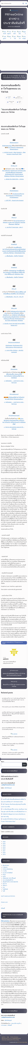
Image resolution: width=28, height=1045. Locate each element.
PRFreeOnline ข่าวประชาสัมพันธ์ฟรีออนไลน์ (11, 1038)
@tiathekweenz (14, 190)
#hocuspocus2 (18, 347)
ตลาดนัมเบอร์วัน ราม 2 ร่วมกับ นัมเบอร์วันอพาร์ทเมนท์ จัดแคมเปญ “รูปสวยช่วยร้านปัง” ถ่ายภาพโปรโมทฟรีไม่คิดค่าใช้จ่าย (13, 699)
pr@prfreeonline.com (8, 785)
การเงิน (5, 871)
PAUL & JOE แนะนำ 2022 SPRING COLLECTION (13, 707)
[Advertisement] (14, 57)
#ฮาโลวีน (7, 320)
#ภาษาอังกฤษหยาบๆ (19, 220)
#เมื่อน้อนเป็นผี (16, 376)
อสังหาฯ (5, 885)
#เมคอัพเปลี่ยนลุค (10, 172)
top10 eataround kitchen (8, 896)
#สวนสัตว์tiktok (9, 399)
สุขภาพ (5, 883)
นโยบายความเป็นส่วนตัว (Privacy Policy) (10, 1039)
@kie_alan (14, 308)
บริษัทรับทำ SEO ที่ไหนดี (9, 878)
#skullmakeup (19, 174)
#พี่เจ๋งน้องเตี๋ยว (10, 374)
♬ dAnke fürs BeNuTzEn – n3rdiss (14, 179)
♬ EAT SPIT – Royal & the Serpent (14, 200)
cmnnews (4, 1025)
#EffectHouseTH (15, 422)
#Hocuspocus (10, 347)
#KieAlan (20, 320)
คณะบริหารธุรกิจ (16, 1023)
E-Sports (5, 867)
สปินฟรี (3, 908)
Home (4, 76)
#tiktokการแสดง (7, 222)
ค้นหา (2, 761)
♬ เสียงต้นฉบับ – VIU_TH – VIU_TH (14, 296)
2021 (4, 851)
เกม (4, 887)
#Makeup (7, 176)
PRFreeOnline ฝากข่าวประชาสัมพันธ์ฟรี (14, 18)
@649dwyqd (8, 788)
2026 (4, 841)
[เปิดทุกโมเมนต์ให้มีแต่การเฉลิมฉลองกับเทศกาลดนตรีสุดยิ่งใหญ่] (14, 734)
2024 (4, 845)
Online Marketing (8, 869)
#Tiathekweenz (14, 197)
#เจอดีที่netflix (18, 247)
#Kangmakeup (19, 176)
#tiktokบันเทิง (18, 253)
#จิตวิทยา (11, 253)
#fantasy (12, 176)
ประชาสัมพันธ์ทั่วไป (8, 880)
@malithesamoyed (14, 415)
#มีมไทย (17, 224)
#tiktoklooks (19, 147)
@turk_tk (14, 217)
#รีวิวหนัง (11, 318)
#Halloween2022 (19, 318)
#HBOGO (14, 315)
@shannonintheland (14, 342)
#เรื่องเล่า (21, 420)
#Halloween (18, 172)
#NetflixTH (6, 315)
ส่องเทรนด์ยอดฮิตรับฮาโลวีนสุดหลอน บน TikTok (12, 642)
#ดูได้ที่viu (13, 293)
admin (9, 97)
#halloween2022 (7, 145)
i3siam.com (4, 902)
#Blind (17, 292)
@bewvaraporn (14, 142)
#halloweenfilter (14, 420)
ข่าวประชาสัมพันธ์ (13, 76)
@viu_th (14, 289)
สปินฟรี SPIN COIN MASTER (10, 882)
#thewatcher (12, 270)
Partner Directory (14, 1037)
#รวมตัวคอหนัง (7, 317)
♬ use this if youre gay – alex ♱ (14, 227)
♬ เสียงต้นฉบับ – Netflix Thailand (14, 256)
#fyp (23, 253)
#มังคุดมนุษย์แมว (18, 399)
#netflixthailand (11, 251)
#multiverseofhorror (18, 194)
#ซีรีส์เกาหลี (22, 292)
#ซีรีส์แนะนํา (10, 274)
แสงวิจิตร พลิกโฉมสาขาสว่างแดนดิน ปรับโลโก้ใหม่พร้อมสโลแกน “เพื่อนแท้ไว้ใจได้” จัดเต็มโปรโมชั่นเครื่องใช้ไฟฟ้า (13, 713)
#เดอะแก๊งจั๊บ (18, 374)
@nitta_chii (14, 166)
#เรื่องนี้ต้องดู (19, 251)
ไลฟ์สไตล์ (5, 889)
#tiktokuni (17, 274)
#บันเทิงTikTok (15, 317)
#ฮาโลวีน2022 (12, 147)
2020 (4, 852)
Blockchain (6, 865)
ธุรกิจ (4, 876)
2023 (4, 847)
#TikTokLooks (22, 170)
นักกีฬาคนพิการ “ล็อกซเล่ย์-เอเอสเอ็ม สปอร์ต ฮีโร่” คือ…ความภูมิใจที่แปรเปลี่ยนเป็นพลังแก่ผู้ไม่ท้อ (14, 721)
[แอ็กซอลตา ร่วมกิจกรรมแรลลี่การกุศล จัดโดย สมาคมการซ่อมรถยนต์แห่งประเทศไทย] (14, 750)
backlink (3, 1037)
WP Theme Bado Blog (22, 1042)
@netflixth (14, 244)
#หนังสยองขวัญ (15, 311)
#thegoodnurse (14, 249)
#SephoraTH (14, 170)
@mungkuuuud (14, 394)
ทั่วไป (4, 874)
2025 (4, 843)
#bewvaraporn (14, 149)
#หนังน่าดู (6, 318)
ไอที (4, 891)
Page (8, 1037)
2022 (4, 849)
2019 (4, 854)
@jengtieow (14, 369)
